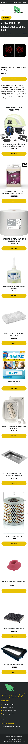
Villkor (19, 739)
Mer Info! (14, 79)
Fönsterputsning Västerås (9, 711)
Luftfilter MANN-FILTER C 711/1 (14, 536)
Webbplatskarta (20, 741)
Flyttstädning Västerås (8, 714)
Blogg (8, 739)
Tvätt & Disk (11, 67)
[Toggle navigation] (3, 9)
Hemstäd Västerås (7, 707)
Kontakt (14, 739)
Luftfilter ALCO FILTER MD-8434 (14, 665)
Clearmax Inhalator (14, 381)
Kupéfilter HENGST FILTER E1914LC (14, 629)
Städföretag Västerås (8, 704)
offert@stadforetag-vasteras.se (19, 2)
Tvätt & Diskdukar (21, 67)
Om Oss (4, 717)
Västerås (4, 2)
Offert (4, 720)
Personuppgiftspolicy (9, 741)
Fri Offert (6, 17)
